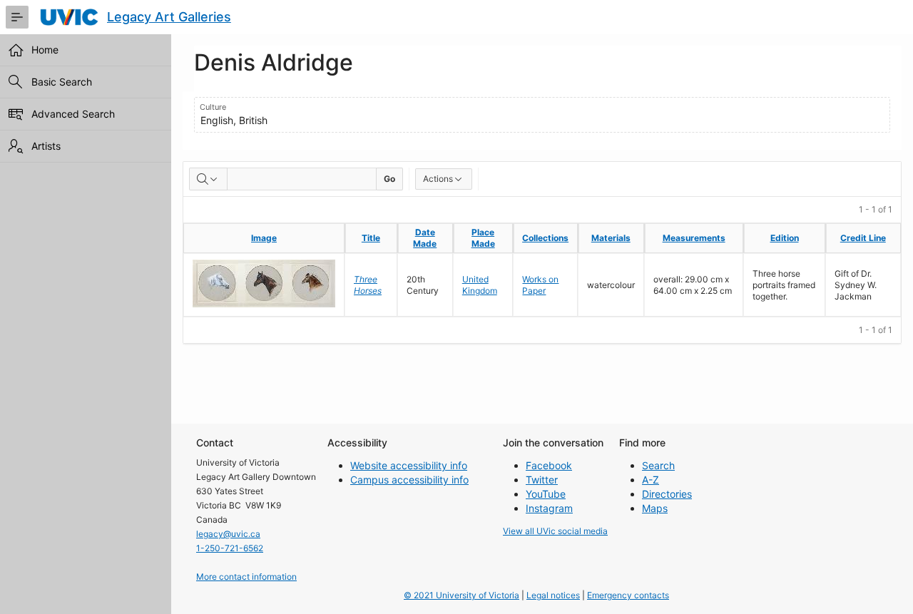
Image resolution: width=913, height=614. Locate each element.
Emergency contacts (628, 595)
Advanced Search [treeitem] (73, 114)
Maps (655, 508)
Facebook (549, 465)
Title (371, 237)
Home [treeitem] (44, 50)
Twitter (542, 480)
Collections (545, 237)
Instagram (549, 508)
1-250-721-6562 (229, 548)
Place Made (483, 238)
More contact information (246, 576)
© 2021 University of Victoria (461, 595)
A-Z (650, 480)
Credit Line (863, 237)
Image (264, 237)
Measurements (694, 237)
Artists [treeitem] (46, 146)
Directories (667, 494)
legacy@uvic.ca (228, 533)
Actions (438, 178)
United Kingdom (479, 285)
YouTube (546, 494)
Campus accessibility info (409, 480)
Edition (784, 237)
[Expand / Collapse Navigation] (17, 17)
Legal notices (553, 595)
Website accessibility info (408, 465)
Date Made (425, 238)
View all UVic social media (555, 531)
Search (658, 465)
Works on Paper (540, 285)
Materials (611, 237)
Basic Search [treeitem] (61, 82)
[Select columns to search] (208, 179)
